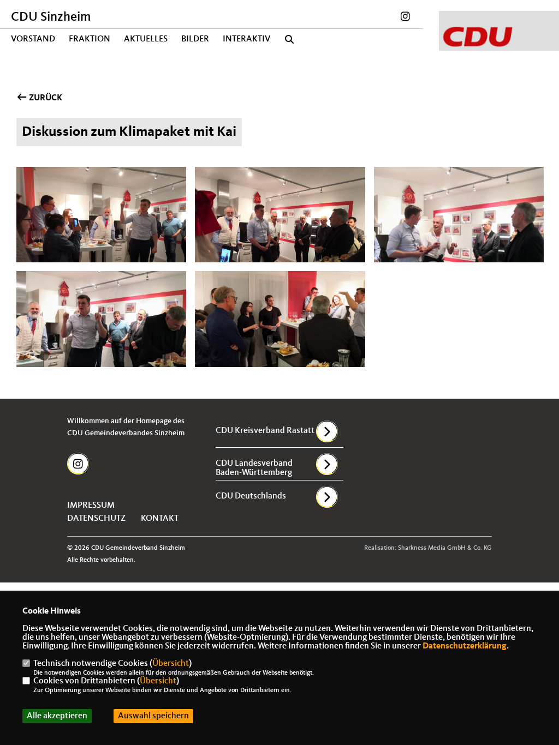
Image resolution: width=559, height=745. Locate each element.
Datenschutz (96, 518)
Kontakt (160, 518)
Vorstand (33, 39)
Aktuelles (146, 39)
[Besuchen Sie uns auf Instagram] (405, 18)
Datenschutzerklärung (465, 646)
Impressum (91, 505)
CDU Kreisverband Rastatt (265, 430)
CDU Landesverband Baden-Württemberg (254, 468)
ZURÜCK (44, 98)
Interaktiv (246, 39)
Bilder (195, 39)
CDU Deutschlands (251, 496)
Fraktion (89, 39)
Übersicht (170, 663)
